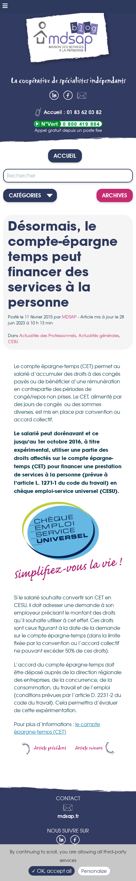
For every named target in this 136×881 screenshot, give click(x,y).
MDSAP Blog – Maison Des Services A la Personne (68, 43)
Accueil (65, 156)
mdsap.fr (68, 816)
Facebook (68, 95)
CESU (13, 341)
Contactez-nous (82, 95)
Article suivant (88, 748)
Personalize (94, 871)
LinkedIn (54, 95)
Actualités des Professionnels (47, 335)
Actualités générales (98, 335)
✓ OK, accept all (51, 871)
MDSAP (69, 316)
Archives (114, 196)
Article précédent (50, 748)
